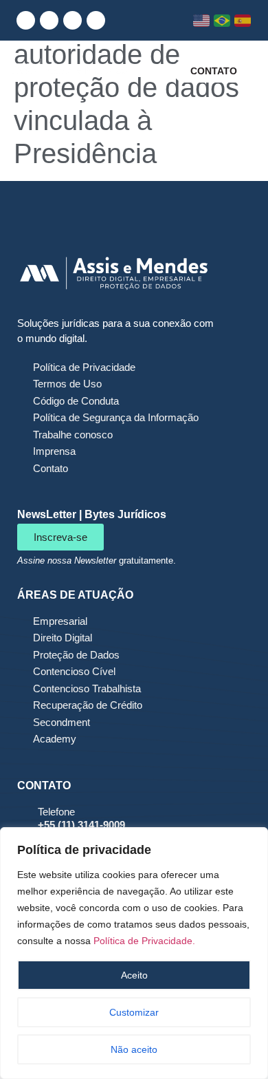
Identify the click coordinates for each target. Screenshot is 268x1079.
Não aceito (134, 1049)
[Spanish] (243, 20)
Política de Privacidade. (144, 940)
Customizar (134, 1012)
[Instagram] (49, 20)
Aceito (134, 975)
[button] (151, 71)
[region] (134, 953)
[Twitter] (96, 20)
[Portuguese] (222, 20)
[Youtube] (72, 20)
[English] (201, 20)
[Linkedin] (25, 20)
